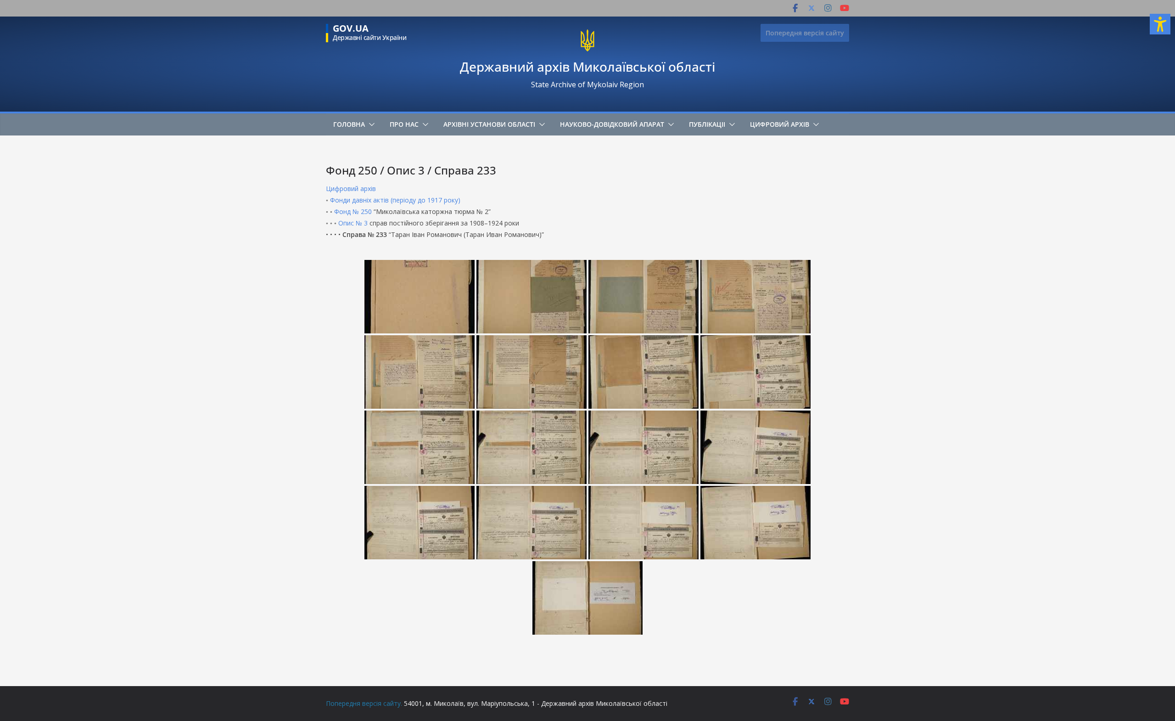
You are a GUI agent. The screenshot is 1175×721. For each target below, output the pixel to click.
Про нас (404, 124)
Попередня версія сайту (805, 32)
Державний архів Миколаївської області (587, 66)
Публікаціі (707, 124)
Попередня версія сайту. (364, 703)
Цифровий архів (779, 124)
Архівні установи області (489, 124)
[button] (370, 124)
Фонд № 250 (353, 211)
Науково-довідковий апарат (612, 124)
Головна (349, 124)
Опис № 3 (353, 223)
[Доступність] (1160, 24)
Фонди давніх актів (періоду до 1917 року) (395, 200)
